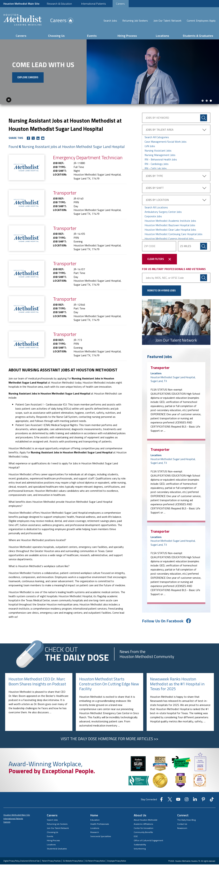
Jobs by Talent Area (159, 129)
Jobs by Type (154, 176)
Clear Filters (155, 259)
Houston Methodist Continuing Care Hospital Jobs (173, 234)
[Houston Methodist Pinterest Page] (203, 800)
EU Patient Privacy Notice (95, 861)
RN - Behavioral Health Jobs (161, 159)
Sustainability (140, 844)
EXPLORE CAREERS (27, 77)
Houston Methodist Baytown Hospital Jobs (170, 225)
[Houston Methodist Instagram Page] (186, 800)
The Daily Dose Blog (186, 819)
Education (95, 819)
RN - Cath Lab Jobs (156, 168)
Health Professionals (99, 823)
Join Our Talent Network (167, 20)
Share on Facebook (28, 138)
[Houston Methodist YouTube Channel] (178, 800)
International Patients (93, 4)
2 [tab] (207, 100)
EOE (136, 836)
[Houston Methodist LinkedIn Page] (195, 800)
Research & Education (59, 4)
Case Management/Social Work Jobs (165, 141)
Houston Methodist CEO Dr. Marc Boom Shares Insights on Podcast (37, 681)
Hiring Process (127, 35)
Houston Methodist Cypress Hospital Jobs (169, 238)
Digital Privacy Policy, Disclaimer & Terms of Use (21, 861)
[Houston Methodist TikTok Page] (212, 800)
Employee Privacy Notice (116, 861)
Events (92, 35)
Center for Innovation (143, 828)
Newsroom (182, 828)
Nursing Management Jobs (160, 155)
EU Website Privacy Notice (73, 861)
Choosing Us (56, 35)
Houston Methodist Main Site (21, 4)
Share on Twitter (33, 138)
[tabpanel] (109, 71)
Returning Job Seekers (135, 20)
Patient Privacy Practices (51, 861)
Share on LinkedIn (38, 138)
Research (94, 832)
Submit (203, 246)
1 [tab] (203, 100)
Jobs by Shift (155, 188)
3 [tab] (211, 100)
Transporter (160, 367)
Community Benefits (143, 832)
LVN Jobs (150, 146)
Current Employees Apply (201, 20)
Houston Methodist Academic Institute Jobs (170, 220)
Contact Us (182, 823)
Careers (120, 4)
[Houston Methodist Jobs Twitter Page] (170, 800)
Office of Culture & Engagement (148, 840)
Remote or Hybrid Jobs (161, 290)
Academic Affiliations (143, 823)
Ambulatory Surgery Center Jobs (163, 212)
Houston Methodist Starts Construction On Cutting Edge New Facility (109, 684)
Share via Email (42, 138)
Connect (183, 815)
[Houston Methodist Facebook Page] (161, 800)
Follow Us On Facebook (162, 621)
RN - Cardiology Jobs (157, 164)
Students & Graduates (198, 35)
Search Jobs (110, 20)
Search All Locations (156, 207)
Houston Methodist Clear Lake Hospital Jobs (170, 229)
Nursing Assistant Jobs (158, 150)
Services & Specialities (100, 836)
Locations (162, 35)
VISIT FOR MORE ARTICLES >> (109, 739)
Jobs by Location (157, 200)
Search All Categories (157, 137)
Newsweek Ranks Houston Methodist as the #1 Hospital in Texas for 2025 (177, 684)
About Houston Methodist (145, 819)
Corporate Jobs (153, 216)
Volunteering (140, 848)
